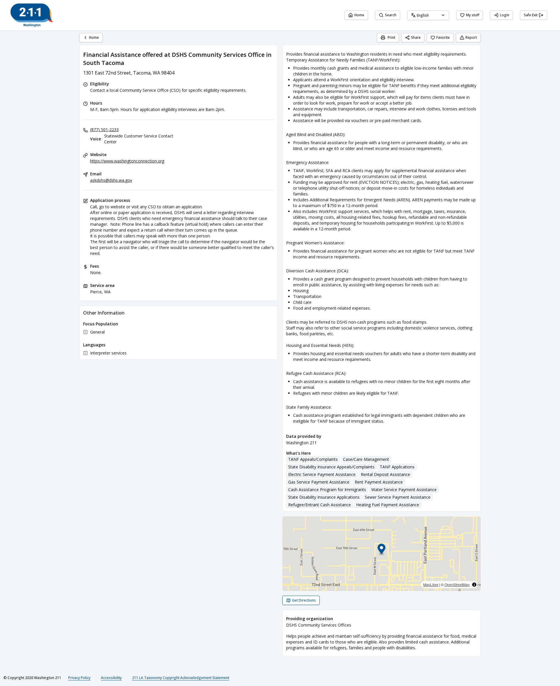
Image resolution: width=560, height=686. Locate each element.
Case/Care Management (366, 459)
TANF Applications (397, 467)
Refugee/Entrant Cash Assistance (319, 504)
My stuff (472, 15)
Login (504, 15)
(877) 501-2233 (104, 129)
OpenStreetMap (457, 584)
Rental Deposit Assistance (385, 474)
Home (359, 15)
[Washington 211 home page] (31, 15)
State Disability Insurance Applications (324, 497)
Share (416, 37)
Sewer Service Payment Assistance (397, 497)
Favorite (443, 37)
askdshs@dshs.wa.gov (111, 180)
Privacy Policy (79, 677)
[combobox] (428, 15)
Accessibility (111, 677)
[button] (382, 550)
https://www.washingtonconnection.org (127, 161)
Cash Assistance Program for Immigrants (327, 489)
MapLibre (430, 584)
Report (471, 37)
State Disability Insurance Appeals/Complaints (331, 467)
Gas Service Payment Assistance (318, 482)
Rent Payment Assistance (379, 482)
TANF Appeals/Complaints (313, 459)
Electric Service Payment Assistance (322, 474)
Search (390, 15)
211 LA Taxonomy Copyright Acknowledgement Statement (180, 677)
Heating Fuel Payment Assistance (387, 504)
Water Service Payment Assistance (404, 489)
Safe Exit (531, 15)
